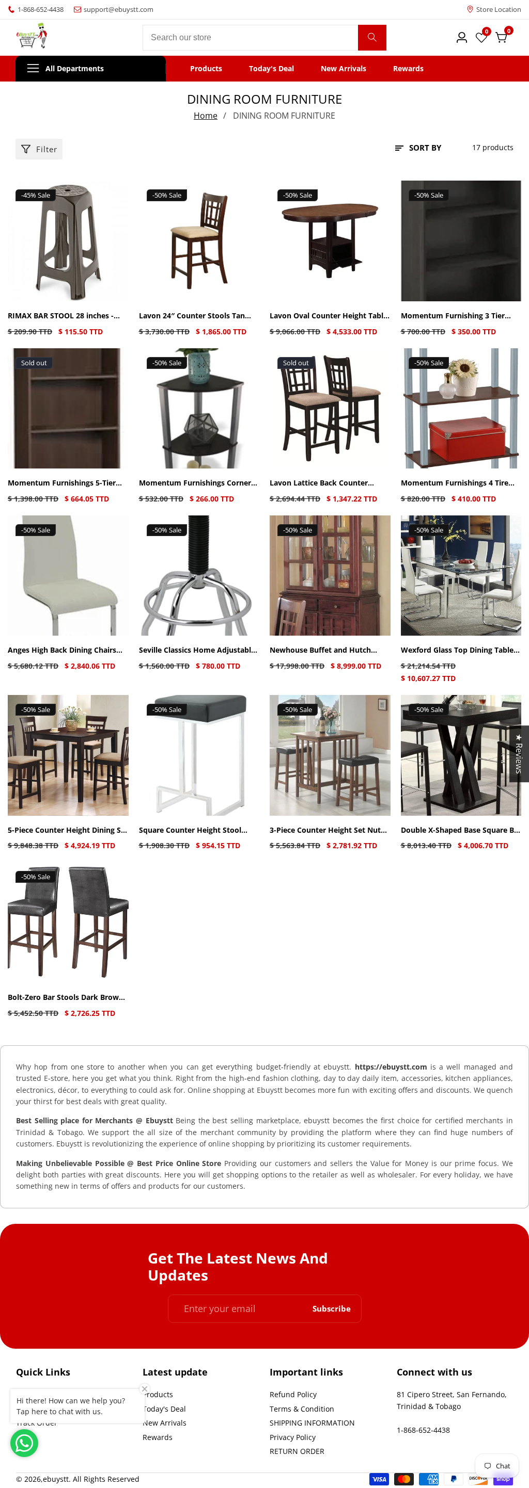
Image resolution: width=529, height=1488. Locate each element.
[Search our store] (372, 38)
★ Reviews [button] (519, 754)
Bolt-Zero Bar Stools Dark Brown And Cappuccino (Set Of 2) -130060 (65, 997)
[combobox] (264, 38)
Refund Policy (293, 1394)
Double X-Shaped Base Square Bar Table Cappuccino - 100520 (461, 830)
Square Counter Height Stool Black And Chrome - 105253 (190, 830)
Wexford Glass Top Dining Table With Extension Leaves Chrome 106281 (457, 650)
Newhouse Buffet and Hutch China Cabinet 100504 (320, 650)
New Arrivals (343, 68)
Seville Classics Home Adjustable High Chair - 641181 (197, 650)
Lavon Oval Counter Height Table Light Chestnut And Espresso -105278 (328, 316)
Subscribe (332, 1308)
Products (206, 68)
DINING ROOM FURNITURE (284, 115)
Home (205, 115)
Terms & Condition (302, 1409)
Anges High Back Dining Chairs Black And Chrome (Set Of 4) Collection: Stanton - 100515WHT (66, 650)
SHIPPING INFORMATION (312, 1423)
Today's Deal (271, 68)
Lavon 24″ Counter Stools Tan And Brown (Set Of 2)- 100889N (194, 316)
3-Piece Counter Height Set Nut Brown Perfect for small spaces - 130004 (327, 830)
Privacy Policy (293, 1437)
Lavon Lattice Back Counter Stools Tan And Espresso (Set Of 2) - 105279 (326, 483)
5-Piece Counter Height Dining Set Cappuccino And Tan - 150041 (68, 830)
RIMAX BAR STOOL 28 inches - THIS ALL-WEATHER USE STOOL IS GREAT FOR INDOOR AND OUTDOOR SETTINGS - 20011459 (68, 316)
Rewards (408, 68)
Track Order (36, 1423)
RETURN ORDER (297, 1451)
